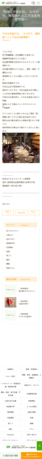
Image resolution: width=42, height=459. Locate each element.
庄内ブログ (6, 204)
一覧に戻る (21, 213)
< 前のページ (8, 212)
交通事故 (9, 247)
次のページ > (34, 212)
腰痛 (8, 263)
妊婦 (8, 251)
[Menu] (38, 2)
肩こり (8, 255)
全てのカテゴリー (12, 231)
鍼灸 (8, 259)
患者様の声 (10, 243)
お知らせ (9, 235)
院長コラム (10, 268)
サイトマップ (32, 440)
